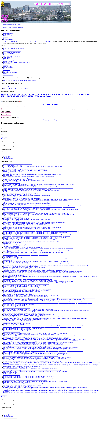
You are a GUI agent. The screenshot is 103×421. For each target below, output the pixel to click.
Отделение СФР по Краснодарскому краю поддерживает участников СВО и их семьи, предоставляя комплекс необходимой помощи (35, 316)
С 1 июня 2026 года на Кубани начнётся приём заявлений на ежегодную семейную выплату (25, 229)
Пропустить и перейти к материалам (12, 24)
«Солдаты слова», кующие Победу (11, 246)
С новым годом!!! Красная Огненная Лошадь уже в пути (17, 382)
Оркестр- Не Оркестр (8, 172)
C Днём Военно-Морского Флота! (11, 183)
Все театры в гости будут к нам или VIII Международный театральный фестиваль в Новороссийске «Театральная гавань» (32, 174)
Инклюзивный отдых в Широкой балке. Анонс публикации (17, 164)
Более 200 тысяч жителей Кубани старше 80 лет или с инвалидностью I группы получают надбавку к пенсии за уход (31, 241)
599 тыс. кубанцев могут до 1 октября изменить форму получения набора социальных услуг (25, 169)
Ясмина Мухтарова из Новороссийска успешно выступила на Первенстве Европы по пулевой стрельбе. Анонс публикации (33, 344)
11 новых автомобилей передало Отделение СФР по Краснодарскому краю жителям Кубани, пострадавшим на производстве (33, 252)
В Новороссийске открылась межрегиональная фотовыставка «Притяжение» (21, 291)
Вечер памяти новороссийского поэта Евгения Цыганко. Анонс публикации (21, 306)
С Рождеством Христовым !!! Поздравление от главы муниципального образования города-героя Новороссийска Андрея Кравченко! (35, 381)
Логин (3, 141)
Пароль (3, 145)
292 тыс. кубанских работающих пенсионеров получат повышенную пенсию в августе (24, 180)
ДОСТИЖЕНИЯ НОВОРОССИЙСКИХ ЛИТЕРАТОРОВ (17, 367)
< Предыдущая (46, 119)
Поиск (2, 131)
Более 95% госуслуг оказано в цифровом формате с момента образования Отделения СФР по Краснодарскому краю (31, 190)
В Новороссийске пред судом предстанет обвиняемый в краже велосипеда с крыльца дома (25, 380)
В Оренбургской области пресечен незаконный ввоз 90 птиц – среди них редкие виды (24, 267)
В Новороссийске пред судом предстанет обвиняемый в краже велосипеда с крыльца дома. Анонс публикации (30, 378)
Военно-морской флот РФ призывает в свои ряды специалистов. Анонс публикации (23, 292)
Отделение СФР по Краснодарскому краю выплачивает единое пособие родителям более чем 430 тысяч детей (29, 359)
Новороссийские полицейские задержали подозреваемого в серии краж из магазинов (23, 313)
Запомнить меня (7, 149)
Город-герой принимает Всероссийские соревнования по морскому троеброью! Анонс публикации (27, 289)
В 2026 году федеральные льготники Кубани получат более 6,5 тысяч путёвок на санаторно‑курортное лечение (30, 280)
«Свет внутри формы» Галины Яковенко (13, 217)
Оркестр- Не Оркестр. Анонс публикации (13, 171)
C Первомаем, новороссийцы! (10, 256)
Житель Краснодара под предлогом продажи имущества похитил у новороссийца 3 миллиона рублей (27, 279)
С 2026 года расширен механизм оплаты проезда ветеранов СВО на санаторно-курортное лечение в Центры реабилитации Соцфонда (35, 349)
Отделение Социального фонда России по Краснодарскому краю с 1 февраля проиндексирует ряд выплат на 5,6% (30, 356)
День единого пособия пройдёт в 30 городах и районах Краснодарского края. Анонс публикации (26, 195)
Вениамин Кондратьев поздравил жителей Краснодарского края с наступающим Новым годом (26, 383)
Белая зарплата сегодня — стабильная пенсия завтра (15, 262)
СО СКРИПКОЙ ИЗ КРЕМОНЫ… (11, 375)
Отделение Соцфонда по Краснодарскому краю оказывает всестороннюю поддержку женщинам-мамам (28, 309)
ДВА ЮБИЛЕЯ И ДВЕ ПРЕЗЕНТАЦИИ (13, 322)
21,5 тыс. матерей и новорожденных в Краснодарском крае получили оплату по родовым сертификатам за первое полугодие (33, 166)
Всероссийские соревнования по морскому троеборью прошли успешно (20, 286)
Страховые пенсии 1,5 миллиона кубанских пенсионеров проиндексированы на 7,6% (23, 377)
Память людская (7, 243)
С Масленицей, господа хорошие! (11, 332)
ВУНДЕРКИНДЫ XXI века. (10, 372)
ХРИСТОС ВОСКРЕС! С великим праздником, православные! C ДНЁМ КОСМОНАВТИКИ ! (26, 284)
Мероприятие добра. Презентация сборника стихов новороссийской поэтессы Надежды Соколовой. (27, 189)
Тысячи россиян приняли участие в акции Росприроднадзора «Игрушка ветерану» (23, 247)
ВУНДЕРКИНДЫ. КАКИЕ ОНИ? (11, 373)
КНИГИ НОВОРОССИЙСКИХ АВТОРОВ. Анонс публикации (18, 274)
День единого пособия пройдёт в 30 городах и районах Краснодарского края (21, 198)
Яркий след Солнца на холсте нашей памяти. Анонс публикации (19, 304)
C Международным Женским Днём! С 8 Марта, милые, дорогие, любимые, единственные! (25, 315)
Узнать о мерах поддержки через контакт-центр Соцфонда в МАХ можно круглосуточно (24, 311)
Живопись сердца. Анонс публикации (12, 257)
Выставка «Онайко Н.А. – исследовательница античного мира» (18, 167)
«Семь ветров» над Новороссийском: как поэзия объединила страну (19, 212)
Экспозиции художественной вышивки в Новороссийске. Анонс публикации (22, 385)
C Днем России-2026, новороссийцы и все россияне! (16, 218)
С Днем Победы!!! (7, 251)
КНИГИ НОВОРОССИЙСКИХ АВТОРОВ (13, 275)
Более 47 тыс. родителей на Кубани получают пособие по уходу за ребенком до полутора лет (25, 170)
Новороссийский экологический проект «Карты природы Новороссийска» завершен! (23, 178)
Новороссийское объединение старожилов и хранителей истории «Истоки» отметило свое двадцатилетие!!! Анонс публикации (34, 222)
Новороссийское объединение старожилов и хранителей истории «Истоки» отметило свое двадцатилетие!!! (29, 223)
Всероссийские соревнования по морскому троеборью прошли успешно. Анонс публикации (25, 285)
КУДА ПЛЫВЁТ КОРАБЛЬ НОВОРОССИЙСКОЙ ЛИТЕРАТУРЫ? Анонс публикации (24, 224)
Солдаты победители (8, 39)
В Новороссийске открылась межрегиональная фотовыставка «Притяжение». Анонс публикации (26, 290)
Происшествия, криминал (22, 41)
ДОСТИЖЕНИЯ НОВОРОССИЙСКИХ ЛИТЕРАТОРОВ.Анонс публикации (22, 366)
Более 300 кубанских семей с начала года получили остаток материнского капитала (23, 185)
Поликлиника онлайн (8, 33)
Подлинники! (6, 34)
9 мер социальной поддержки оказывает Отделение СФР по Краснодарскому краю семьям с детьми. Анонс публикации (32, 227)
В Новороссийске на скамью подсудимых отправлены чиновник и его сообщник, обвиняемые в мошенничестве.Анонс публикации (35, 232)
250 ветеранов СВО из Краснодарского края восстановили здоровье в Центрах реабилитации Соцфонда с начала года (31, 253)
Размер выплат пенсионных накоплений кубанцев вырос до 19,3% (19, 179)
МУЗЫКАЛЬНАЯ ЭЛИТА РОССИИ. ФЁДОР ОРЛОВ (16, 323)
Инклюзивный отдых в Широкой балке (12, 165)
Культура (5, 37)
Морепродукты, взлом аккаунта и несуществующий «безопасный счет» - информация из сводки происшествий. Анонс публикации (35, 371)
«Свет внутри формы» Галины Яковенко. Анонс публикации (18, 215)
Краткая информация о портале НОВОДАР (40, 41)
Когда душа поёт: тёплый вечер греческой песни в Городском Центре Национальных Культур (25, 296)
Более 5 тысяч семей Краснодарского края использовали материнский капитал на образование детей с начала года (30, 238)
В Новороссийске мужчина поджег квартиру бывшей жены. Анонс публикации (22, 328)
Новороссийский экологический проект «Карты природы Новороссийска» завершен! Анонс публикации (28, 176)
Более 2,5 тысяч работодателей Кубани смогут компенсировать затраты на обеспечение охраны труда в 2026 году (30, 239)
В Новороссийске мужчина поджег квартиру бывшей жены (17, 329)
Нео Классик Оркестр (8, 175)
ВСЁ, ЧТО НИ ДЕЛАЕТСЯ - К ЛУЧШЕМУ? (14, 324)
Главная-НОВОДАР (10, 41)
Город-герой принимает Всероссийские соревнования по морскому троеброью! (22, 287)
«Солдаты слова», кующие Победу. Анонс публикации (16, 244)
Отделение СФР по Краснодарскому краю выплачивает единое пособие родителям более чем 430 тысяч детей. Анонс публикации (34, 358)
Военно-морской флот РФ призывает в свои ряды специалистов (18, 294)
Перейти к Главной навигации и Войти (12, 26)
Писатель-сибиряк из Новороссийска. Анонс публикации (17, 194)
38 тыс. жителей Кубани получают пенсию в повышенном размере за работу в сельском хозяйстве (26, 208)
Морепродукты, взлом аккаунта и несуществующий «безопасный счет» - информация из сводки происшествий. (30, 368)
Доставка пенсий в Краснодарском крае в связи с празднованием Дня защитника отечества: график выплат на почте (31, 334)
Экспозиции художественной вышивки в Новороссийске (17, 386)
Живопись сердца (7, 260)
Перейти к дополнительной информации (13, 27)
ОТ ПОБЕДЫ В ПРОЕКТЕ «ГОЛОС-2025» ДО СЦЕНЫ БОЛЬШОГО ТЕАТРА (22, 352)
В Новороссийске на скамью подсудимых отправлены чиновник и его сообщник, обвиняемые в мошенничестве (30, 233)
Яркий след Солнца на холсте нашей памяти (14, 305)
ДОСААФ (5, 38)
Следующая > (57, 119)
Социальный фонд (7, 35)
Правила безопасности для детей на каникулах (14, 204)
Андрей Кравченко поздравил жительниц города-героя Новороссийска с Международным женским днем (28, 314)
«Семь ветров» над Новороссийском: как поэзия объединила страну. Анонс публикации (24, 210)
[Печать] (20, 101)
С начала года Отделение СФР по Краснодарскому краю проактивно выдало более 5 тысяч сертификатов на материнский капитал (34, 270)
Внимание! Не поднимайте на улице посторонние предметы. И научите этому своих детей (25, 319)
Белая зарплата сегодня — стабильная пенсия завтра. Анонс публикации (20, 266)
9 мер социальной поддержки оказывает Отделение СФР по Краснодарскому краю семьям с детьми (27, 228)
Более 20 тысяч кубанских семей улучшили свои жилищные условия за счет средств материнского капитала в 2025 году (32, 361)
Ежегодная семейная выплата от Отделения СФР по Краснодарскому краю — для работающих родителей (28, 300)
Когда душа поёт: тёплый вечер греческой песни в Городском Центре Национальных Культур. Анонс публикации (30, 295)
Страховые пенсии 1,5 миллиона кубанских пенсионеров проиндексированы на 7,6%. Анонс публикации (28, 376)
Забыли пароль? (7, 156)
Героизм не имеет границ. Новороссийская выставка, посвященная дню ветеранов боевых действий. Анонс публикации (32, 202)
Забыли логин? (7, 157)
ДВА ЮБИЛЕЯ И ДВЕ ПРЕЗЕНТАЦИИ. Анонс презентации (18, 320)
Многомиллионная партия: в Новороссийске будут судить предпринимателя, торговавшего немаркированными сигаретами (33, 343)
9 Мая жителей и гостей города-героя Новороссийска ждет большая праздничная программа (25, 255)
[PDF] (19, 101)
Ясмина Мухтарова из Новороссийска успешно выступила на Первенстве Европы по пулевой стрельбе (28, 346)
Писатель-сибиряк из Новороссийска (12, 196)
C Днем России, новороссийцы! (11, 220)
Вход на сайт (4, 137)
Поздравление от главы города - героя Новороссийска (16, 330)
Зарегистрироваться (8, 158)
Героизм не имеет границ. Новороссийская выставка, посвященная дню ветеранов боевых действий (27, 203)
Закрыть (2, 138)
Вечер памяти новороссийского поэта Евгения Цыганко (16, 308)
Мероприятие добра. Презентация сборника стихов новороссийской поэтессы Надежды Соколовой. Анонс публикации (32, 186)
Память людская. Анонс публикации (12, 242)
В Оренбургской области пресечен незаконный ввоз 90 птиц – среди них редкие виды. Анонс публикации (29, 268)
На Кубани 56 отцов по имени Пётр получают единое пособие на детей (20, 193)
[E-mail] (21, 101)
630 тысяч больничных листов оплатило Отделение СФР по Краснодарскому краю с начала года (26, 219)
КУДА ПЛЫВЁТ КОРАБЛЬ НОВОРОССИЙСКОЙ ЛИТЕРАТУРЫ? (19, 226)
